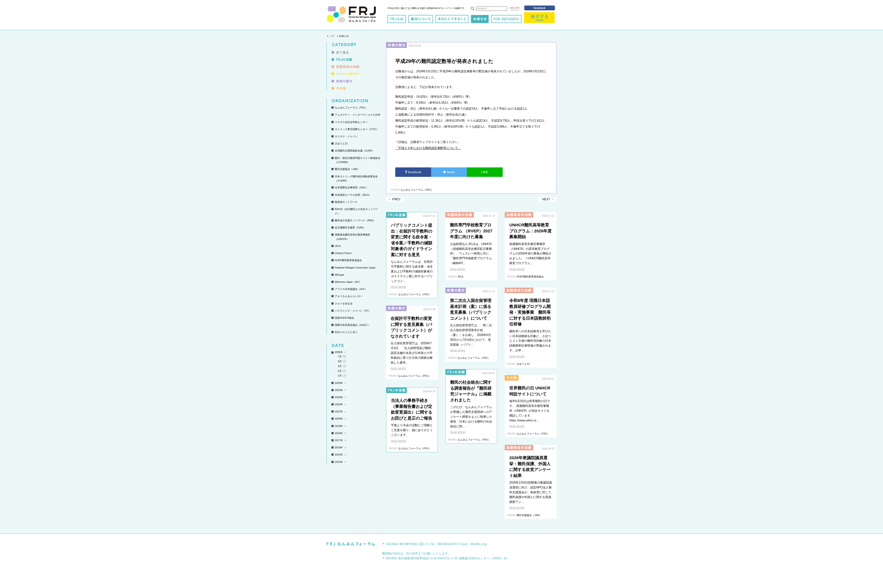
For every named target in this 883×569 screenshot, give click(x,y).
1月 (340, 375)
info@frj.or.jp (478, 544)
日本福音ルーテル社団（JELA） (353, 194)
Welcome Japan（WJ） (348, 281)
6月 (340, 361)
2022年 (339, 404)
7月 (340, 356)
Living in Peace (343, 253)
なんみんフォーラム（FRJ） (351, 107)
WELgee (339, 274)
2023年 (339, 397)
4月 (340, 366)
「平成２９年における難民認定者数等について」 (428, 148)
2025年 (339, 383)
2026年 (339, 352)
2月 (340, 371)
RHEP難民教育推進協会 (348, 260)
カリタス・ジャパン (346, 136)
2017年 (339, 440)
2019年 (339, 426)
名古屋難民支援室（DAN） (350, 227)
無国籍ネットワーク (346, 202)
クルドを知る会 (344, 303)
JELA (338, 246)
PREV (396, 199)
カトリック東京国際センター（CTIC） (357, 129)
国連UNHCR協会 (344, 317)
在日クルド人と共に (346, 332)
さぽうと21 (341, 143)
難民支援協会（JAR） (347, 169)
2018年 (339, 433)
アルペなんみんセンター (349, 296)
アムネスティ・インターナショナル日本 (357, 114)
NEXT (546, 199)
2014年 (339, 462)
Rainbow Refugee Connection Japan (355, 267)
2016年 (339, 447)
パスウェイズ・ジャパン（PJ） (353, 310)
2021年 (339, 411)
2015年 (339, 454)
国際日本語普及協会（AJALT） (352, 325)
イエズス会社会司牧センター (351, 122)
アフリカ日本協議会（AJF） (351, 289)
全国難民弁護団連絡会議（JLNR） (354, 150)
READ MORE (398, 287)
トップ (330, 36)
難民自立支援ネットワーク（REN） (355, 220)
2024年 (339, 390)
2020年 (339, 418)
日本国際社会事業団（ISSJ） (351, 187)
